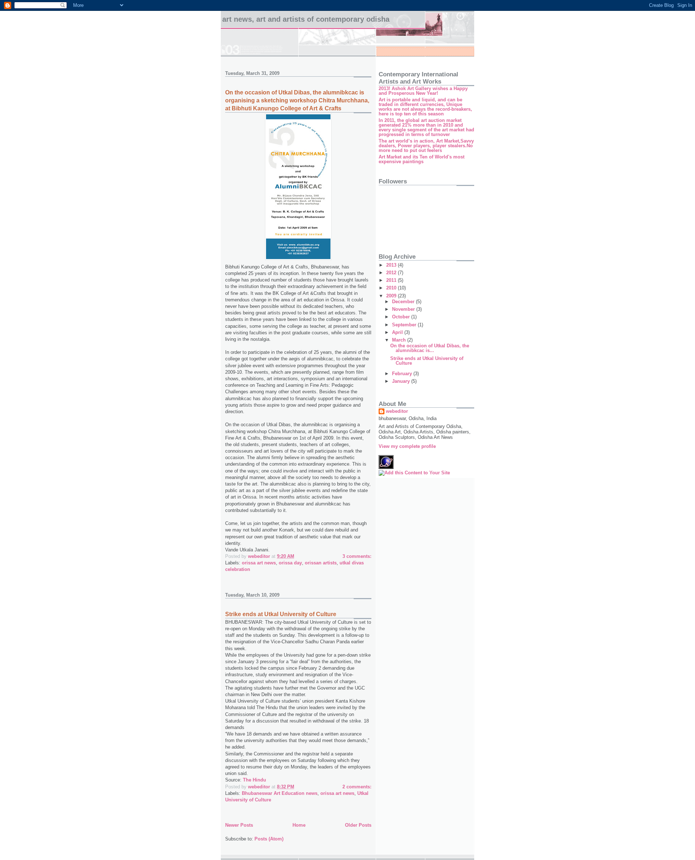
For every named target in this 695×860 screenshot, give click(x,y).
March (399, 340)
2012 (392, 272)
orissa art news (259, 562)
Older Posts (358, 825)
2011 (392, 280)
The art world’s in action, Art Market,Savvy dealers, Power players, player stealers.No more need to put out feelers (426, 145)
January (401, 381)
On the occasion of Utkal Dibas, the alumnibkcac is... (429, 348)
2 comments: (356, 786)
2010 (392, 288)
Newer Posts (239, 825)
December (404, 301)
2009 (392, 295)
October (401, 316)
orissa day (290, 562)
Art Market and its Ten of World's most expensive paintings (421, 159)
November (404, 309)
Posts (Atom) (268, 839)
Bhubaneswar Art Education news (279, 793)
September (405, 324)
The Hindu (254, 780)
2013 (392, 265)
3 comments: (356, 556)
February (402, 373)
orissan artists (321, 562)
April (398, 332)
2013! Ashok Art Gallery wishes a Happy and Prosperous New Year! (423, 91)
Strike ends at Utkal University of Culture (280, 614)
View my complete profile (407, 446)
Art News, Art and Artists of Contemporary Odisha (305, 19)
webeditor (397, 411)
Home (299, 825)
